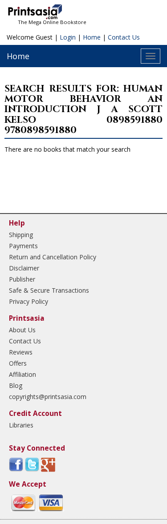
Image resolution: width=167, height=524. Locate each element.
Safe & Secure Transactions (49, 290)
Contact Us (124, 37)
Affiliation (22, 374)
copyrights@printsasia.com (47, 396)
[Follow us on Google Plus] (48, 464)
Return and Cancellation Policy (52, 257)
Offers (18, 363)
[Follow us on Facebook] (16, 464)
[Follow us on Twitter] (32, 464)
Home (92, 37)
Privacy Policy (28, 301)
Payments (23, 246)
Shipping (21, 234)
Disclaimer (24, 268)
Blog (15, 385)
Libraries (21, 425)
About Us (22, 330)
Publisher (22, 279)
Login (68, 37)
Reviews (21, 352)
